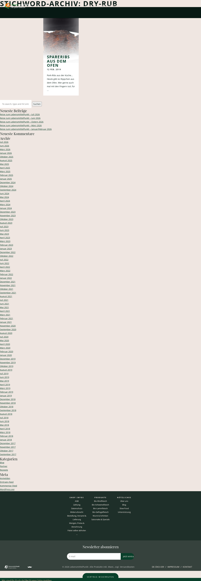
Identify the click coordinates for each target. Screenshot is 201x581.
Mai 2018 (4, 425)
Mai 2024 (4, 197)
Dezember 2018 (7, 399)
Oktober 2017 (6, 450)
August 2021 (6, 296)
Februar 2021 (6, 318)
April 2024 (5, 200)
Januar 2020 (6, 355)
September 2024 (8, 189)
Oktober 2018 (6, 406)
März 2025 (5, 171)
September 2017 (8, 454)
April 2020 (5, 344)
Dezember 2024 (7, 182)
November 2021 (8, 285)
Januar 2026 (6, 153)
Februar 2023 (6, 245)
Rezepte (135, 5)
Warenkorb (175, 5)
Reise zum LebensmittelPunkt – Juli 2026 (20, 114)
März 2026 (5, 149)
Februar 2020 (6, 351)
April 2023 (5, 237)
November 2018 (8, 403)
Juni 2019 (4, 377)
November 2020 (8, 325)
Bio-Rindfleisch (100, 501)
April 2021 (5, 311)
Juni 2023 (4, 230)
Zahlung (76, 504)
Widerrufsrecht (76, 512)
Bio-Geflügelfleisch (100, 512)
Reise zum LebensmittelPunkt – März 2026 (21, 125)
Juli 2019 (4, 373)
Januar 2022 (6, 278)
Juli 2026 (4, 142)
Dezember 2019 (7, 358)
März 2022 (5, 270)
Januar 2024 (6, 208)
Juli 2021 (4, 300)
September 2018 (8, 410)
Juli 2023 (4, 226)
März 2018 (5, 432)
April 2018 (5, 428)
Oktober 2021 (6, 289)
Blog (125, 5)
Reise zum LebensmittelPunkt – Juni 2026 (20, 118)
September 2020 (8, 329)
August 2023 (6, 222)
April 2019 (5, 384)
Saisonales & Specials (100, 519)
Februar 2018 (6, 436)
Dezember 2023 (7, 211)
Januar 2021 (6, 322)
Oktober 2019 (6, 366)
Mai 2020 (4, 340)
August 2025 (6, 160)
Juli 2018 (4, 417)
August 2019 (6, 369)
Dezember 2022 (7, 252)
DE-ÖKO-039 (158, 566)
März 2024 (5, 204)
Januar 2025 (6, 178)
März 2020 (5, 347)
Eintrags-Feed (7, 482)
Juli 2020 (4, 336)
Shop (88, 5)
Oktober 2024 (6, 186)
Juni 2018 (4, 421)
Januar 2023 (6, 248)
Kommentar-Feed (8, 485)
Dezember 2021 (7, 281)
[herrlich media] (30, 567)
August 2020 (6, 333)
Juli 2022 (4, 259)
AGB (77, 501)
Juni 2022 (4, 263)
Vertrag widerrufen (100, 577)
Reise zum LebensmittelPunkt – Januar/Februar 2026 (26, 129)
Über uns (113, 5)
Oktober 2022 (6, 256)
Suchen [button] (37, 104)
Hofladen (99, 5)
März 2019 (5, 388)
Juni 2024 (4, 193)
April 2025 (5, 167)
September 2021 (8, 292)
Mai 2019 (4, 380)
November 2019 (8, 362)
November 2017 (8, 447)
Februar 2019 (6, 392)
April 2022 (5, 267)
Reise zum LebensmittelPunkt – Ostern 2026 (21, 121)
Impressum (173, 566)
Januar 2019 (6, 395)
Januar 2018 (6, 439)
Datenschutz (76, 508)
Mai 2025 (4, 164)
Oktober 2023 (6, 219)
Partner (3, 466)
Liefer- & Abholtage (153, 5)
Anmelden (191, 5)
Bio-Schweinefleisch (100, 504)
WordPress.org (7, 489)
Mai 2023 (4, 234)
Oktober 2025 (6, 156)
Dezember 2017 (7, 443)
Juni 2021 (4, 303)
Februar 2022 (6, 274)
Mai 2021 (4, 307)
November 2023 (8, 215)
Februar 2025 (6, 175)
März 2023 (5, 241)
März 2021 (5, 314)
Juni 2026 (4, 145)
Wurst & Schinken (100, 515)
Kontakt (187, 566)
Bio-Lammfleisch (100, 508)
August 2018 (6, 414)
